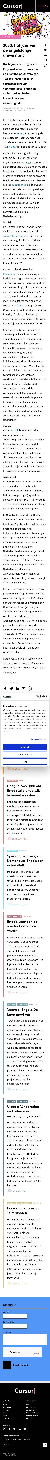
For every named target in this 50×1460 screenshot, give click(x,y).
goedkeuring (19, 185)
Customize (23, 754)
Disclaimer (30, 1410)
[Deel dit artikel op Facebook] (45, 45)
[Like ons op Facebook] (10, 1429)
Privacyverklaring (32, 1413)
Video (5, 1416)
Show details (36, 739)
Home (28, 1404)
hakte (12, 147)
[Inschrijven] (45, 1445)
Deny (25, 761)
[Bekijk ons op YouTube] (25, 1429)
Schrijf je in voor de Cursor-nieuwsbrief (16, 1439)
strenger (27, 162)
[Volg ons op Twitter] (15, 1429)
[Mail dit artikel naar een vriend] (45, 60)
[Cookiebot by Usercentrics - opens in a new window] (36, 697)
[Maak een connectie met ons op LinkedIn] (20, 1429)
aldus (19, 305)
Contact (29, 1418)
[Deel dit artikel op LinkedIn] (45, 55)
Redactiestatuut (32, 1416)
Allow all (25, 747)
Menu (44, 6)
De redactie (30, 1407)
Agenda (6, 1418)
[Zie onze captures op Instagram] (5, 1429)
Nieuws (5, 1404)
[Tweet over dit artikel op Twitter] (45, 50)
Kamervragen (11, 274)
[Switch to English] (35, 37)
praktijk (14, 430)
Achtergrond (7, 1407)
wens (19, 133)
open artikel (19, 769)
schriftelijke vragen (14, 236)
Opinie (5, 1413)
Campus (6, 1410)
